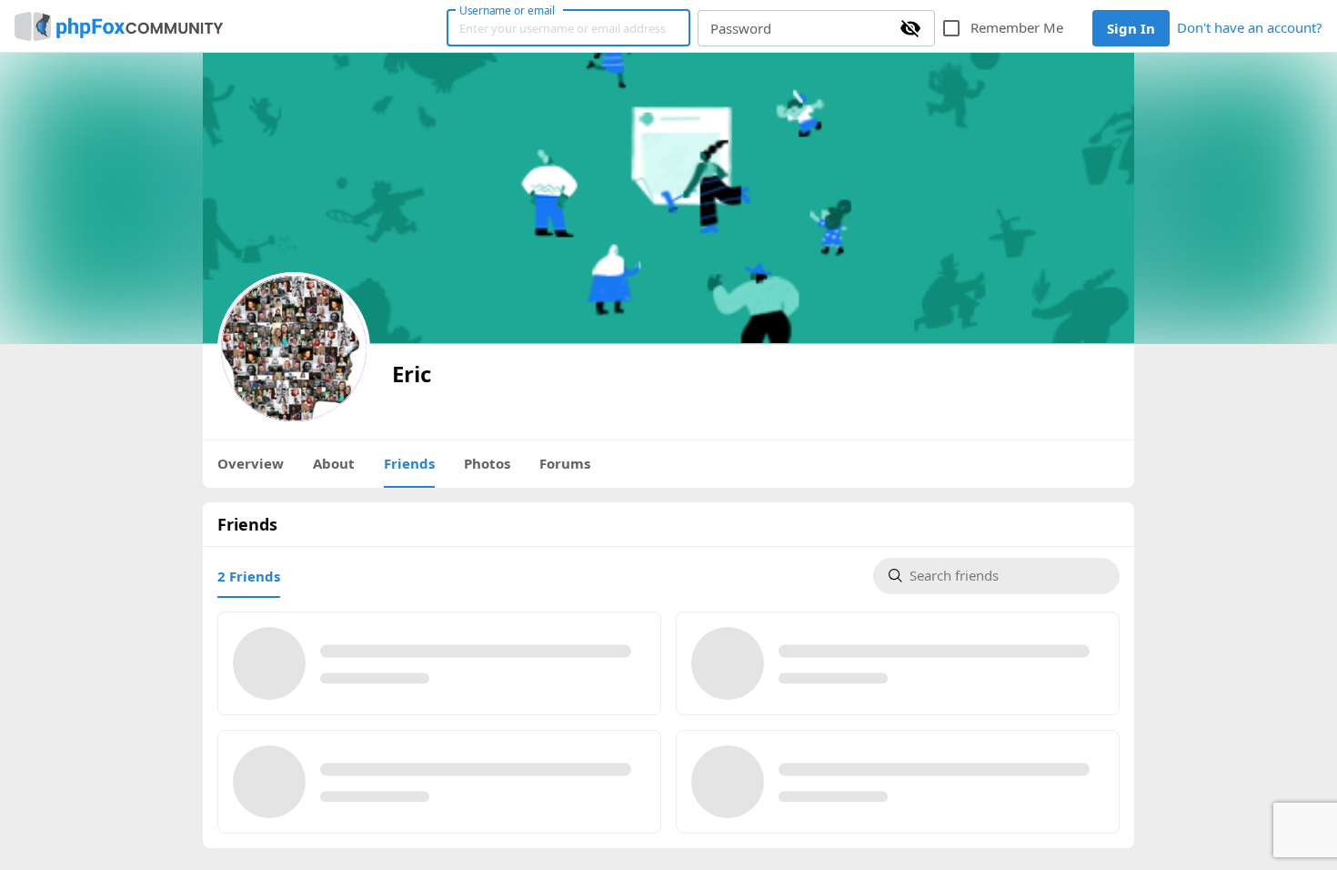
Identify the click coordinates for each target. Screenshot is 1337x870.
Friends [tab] (409, 463)
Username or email (507, 10)
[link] (119, 26)
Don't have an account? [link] (1249, 27)
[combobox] (1006, 576)
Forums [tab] (564, 463)
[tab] (248, 576)
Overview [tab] (250, 463)
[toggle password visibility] (910, 28)
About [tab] (334, 463)
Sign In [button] (1131, 28)
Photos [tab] (487, 463)
